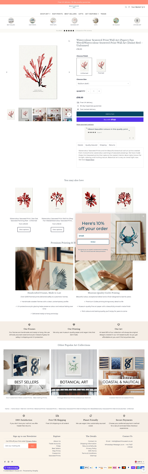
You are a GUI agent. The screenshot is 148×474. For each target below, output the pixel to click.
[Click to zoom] (69, 41)
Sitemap (93, 456)
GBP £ (139, 462)
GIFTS (95, 25)
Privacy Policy (31, 441)
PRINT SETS (53, 25)
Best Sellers (56, 448)
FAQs (58, 446)
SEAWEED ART (74, 25)
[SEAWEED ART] (75, 21)
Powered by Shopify (30, 471)
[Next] (69, 72)
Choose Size (81, 79)
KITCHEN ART (137, 25)
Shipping (103, 145)
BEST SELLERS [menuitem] (71, 14)
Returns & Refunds (89, 446)
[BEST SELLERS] (11, 21)
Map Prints (56, 451)
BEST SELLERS (11, 25)
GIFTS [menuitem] (81, 14)
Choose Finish (82, 56)
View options (24, 229)
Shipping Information (88, 444)
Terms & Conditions (89, 453)
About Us (57, 441)
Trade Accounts (55, 444)
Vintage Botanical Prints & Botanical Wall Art (74, 398)
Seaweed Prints (55, 456)
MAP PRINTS (32, 25)
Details (80, 145)
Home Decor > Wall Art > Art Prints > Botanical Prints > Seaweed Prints (34, 409)
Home (7, 409)
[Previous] (7, 72)
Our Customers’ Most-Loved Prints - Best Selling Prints (26, 398)
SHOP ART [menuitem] (44, 14)
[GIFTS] (96, 21)
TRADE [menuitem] (103, 14)
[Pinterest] (12, 462)
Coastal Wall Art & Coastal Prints (121, 398)
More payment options (85, 124)
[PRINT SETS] (53, 21)
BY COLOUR (116, 25)
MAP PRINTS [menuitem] (57, 14)
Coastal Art (56, 453)
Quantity (81, 91)
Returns (112, 145)
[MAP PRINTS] (32, 21)
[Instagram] (8, 462)
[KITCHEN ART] (137, 21)
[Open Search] (126, 7)
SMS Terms (92, 451)
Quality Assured (91, 145)
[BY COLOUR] (116, 21)
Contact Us (92, 441)
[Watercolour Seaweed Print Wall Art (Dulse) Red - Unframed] (91, 200)
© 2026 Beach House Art (13, 471)
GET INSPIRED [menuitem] (91, 14)
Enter (93, 241)
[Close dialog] (143, 216)
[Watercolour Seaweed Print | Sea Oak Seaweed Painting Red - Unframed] (24, 200)
